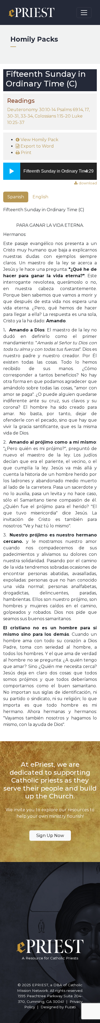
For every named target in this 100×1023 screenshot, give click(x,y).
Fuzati (70, 1007)
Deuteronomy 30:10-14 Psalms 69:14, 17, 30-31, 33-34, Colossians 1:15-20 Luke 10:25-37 (48, 116)
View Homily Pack (38, 139)
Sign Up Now (50, 835)
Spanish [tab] (15, 196)
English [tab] (40, 196)
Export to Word (36, 146)
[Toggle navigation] (84, 12)
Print (25, 152)
